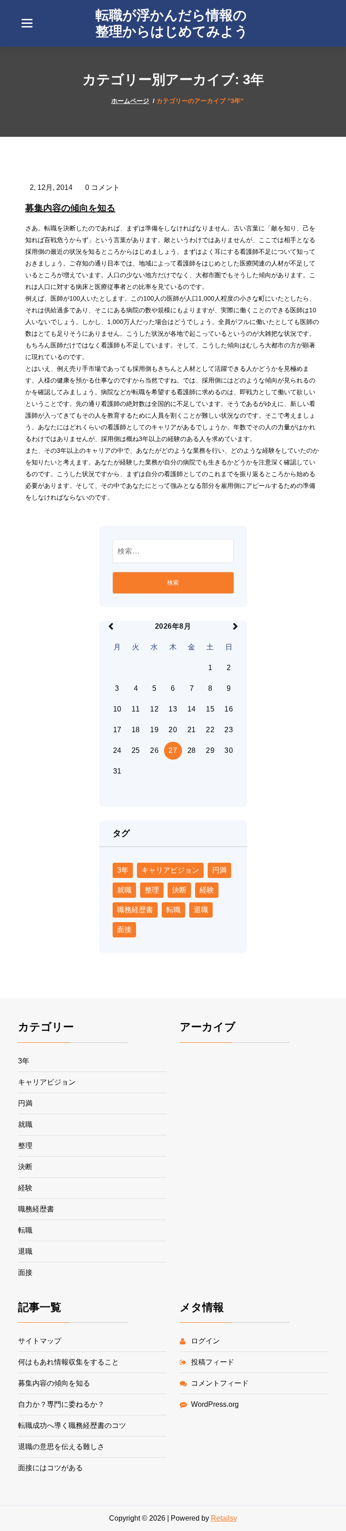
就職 (124, 890)
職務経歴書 (135, 910)
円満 (219, 870)
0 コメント (102, 187)
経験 (207, 890)
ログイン (205, 1341)
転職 (173, 910)
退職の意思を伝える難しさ (61, 1446)
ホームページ (130, 100)
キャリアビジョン (170, 870)
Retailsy (224, 1518)
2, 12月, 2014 (51, 187)
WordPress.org (215, 1404)
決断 (179, 890)
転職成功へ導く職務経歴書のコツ (72, 1425)
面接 (124, 929)
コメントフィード (220, 1383)
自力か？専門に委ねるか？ (61, 1404)
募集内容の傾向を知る (70, 208)
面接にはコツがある (50, 1468)
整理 (152, 890)
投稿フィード (212, 1362)
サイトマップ (39, 1341)
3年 (122, 870)
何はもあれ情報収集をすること (68, 1362)
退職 (201, 910)
